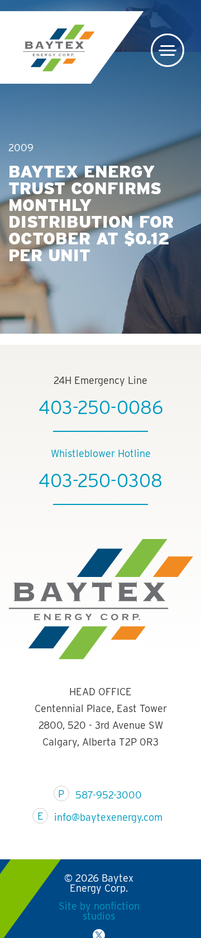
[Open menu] (167, 50)
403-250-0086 (101, 407)
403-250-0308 (100, 480)
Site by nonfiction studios (99, 911)
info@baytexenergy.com (108, 817)
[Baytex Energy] (59, 48)
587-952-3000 (108, 795)
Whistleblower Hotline (101, 453)
